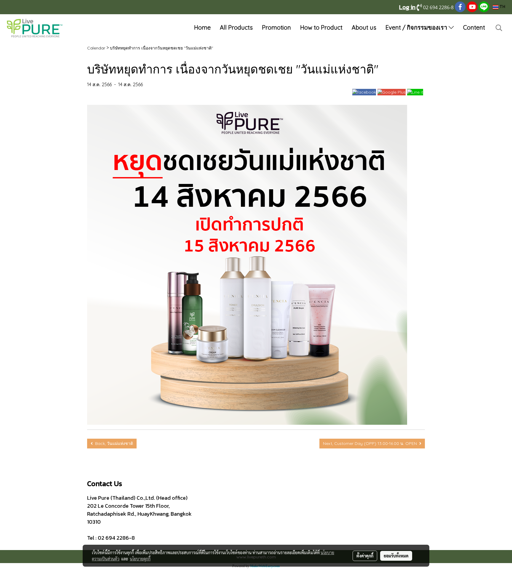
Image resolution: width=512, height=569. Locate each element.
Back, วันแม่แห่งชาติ (113, 443)
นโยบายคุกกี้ (140, 558)
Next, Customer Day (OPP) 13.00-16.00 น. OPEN (371, 443)
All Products (236, 27)
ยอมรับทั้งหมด (396, 555)
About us (364, 27)
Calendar (96, 48)
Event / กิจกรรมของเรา (417, 27)
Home (202, 27)
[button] (498, 27)
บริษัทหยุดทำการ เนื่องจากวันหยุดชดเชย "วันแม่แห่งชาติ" (161, 48)
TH (501, 7)
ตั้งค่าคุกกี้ (364, 555)
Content (474, 27)
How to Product (321, 27)
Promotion (276, 27)
